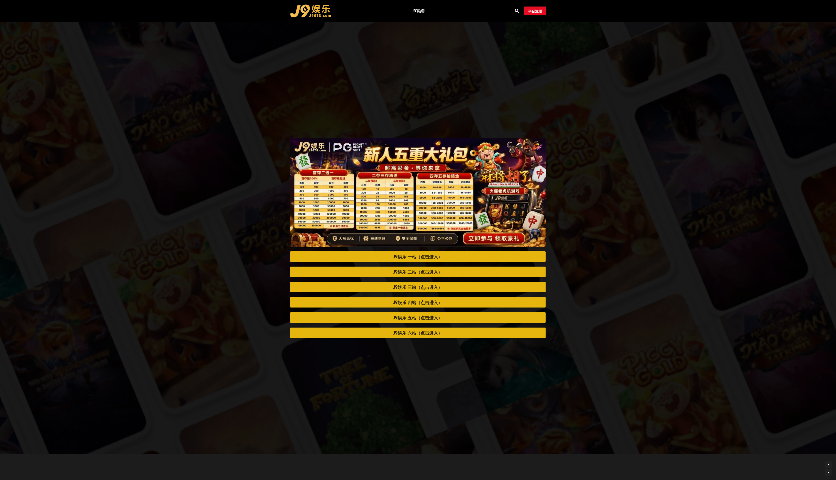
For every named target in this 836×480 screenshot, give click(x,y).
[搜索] (517, 11)
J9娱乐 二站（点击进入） (417, 272)
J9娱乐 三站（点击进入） (417, 287)
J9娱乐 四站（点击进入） (417, 302)
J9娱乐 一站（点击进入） (417, 257)
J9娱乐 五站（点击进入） (417, 317)
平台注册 (535, 10)
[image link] (310, 10)
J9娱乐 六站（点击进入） (417, 333)
